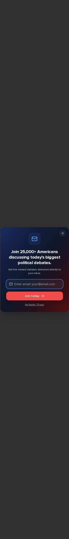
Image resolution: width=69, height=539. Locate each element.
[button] (62, 233)
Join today (32, 296)
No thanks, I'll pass (34, 304)
